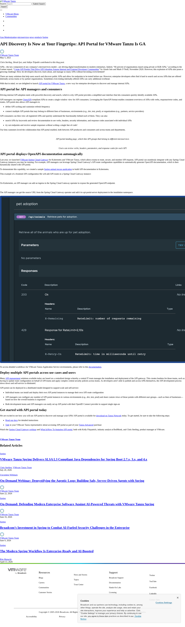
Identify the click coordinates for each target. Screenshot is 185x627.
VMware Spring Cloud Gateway (34, 160)
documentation (95, 367)
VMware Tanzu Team (9, 55)
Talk (7, 425)
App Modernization (8, 37)
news (32, 37)
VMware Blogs (12, 14)
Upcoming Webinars (9, 475)
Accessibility (31, 616)
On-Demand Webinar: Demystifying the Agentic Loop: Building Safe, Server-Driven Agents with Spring (72, 480)
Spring (45, 37)
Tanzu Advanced (86, 425)
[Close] (177, 597)
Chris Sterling (6, 467)
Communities (11, 16)
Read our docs (11, 420)
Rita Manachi (6, 559)
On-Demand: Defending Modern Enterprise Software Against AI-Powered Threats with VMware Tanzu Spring (77, 504)
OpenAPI (27, 99)
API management (12, 378)
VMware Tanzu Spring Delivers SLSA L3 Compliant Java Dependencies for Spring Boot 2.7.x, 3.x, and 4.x (73, 459)
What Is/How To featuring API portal (56, 429)
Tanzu (13, 1)
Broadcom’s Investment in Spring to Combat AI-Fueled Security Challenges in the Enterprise (65, 527)
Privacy (62, 616)
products (38, 37)
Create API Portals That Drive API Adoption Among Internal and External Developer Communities (56, 69)
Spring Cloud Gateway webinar (22, 429)
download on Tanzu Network (108, 416)
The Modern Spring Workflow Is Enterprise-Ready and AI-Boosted (46, 551)
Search (3, 4)
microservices (23, 37)
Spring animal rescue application (58, 169)
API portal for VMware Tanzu (52, 83)
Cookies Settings (164, 602)
